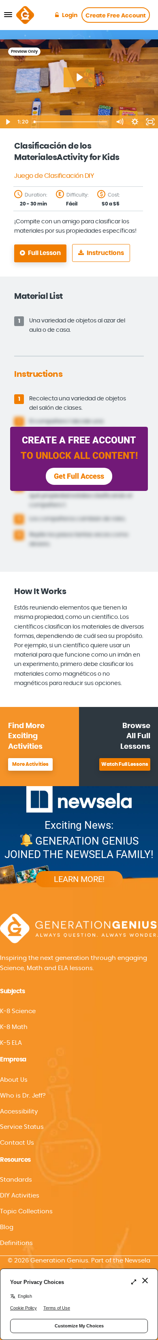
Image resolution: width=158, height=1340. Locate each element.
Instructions (104, 253)
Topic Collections (26, 1211)
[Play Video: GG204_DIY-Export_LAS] (79, 77)
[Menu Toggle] (8, 15)
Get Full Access (79, 476)
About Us (14, 1080)
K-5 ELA (11, 1043)
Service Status (22, 1127)
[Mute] (119, 121)
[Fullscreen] (150, 121)
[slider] (71, 121)
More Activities (30, 764)
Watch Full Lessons (124, 764)
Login (69, 15)
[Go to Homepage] (25, 15)
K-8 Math (14, 1027)
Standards (16, 1180)
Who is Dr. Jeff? (23, 1096)
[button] (79, 1112)
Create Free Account (115, 16)
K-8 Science (18, 1011)
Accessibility (19, 1112)
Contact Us (17, 1143)
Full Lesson (44, 253)
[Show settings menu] (135, 121)
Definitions (16, 1243)
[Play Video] (7, 121)
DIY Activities (19, 1196)
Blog (6, 1227)
